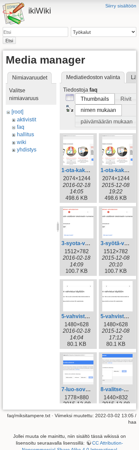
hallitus (25, 134)
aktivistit (26, 119)
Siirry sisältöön (120, 5)
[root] (17, 112)
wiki (21, 142)
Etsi (9, 40)
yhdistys (26, 149)
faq (20, 127)
